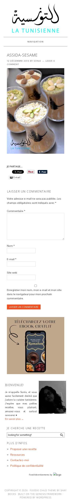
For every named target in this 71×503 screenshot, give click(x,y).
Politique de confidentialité (27, 465)
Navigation (35, 41)
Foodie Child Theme (43, 490)
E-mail (11, 259)
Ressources (17, 454)
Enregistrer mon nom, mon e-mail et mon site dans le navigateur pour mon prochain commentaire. (34, 294)
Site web (12, 272)
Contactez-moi (19, 460)
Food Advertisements (39, 475)
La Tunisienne (35, 18)
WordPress (43, 497)
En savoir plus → (14, 419)
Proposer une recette (23, 449)
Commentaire (16, 211)
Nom (11, 245)
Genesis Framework (49, 494)
